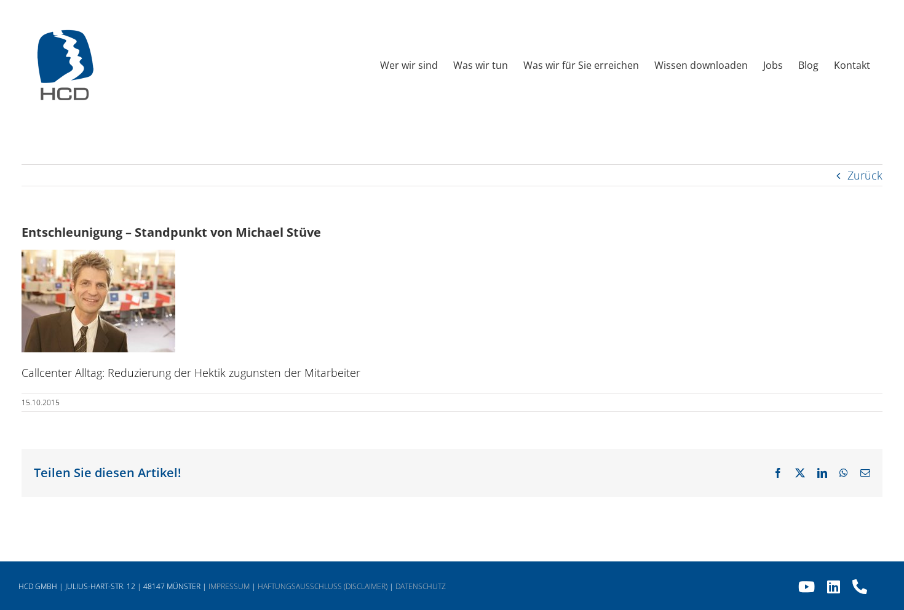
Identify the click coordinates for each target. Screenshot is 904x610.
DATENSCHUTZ (420, 586)
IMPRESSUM (229, 586)
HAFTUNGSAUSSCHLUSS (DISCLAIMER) (322, 586)
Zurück (864, 175)
